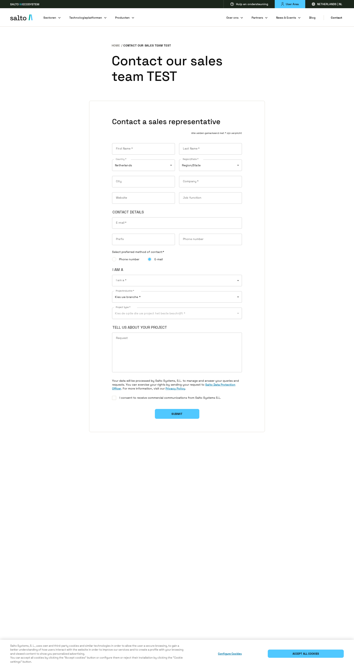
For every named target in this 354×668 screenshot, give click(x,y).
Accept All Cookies (306, 654)
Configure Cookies (230, 654)
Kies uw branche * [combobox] (128, 297)
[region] (177, 654)
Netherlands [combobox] (123, 165)
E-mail (158, 259)
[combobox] (177, 280)
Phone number (129, 259)
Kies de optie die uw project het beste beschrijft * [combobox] (150, 313)
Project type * (123, 307)
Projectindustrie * (125, 291)
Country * (121, 159)
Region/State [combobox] (191, 165)
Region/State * (190, 159)
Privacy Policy (175, 388)
